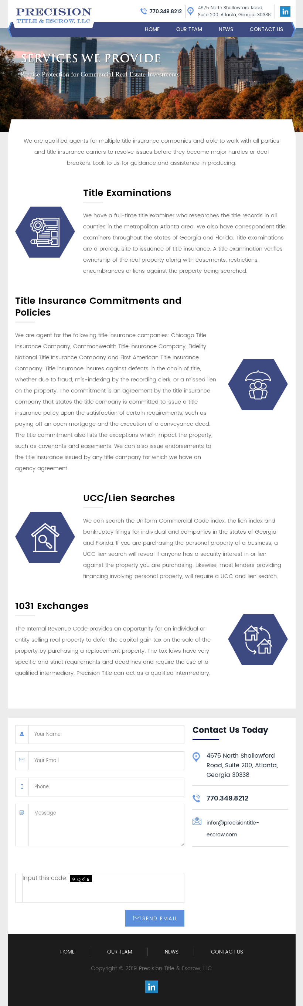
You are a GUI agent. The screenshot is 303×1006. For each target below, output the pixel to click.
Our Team (189, 29)
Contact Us (266, 29)
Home (152, 29)
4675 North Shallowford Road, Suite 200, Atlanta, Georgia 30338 (234, 11)
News (226, 29)
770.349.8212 (166, 11)
